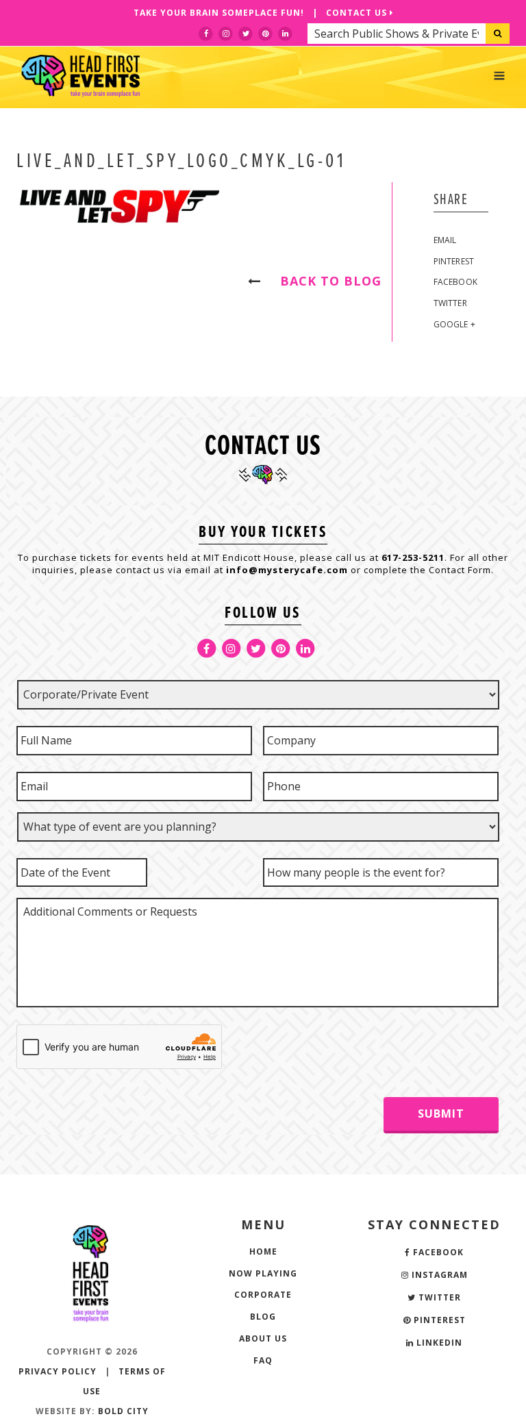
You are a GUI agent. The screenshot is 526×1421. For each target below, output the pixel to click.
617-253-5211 (412, 557)
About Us (263, 1338)
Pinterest (454, 261)
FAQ (263, 1360)
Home (263, 1251)
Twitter (450, 303)
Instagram (438, 1275)
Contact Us (358, 12)
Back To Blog (324, 281)
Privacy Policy (57, 1371)
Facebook (456, 282)
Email (445, 240)
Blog (263, 1316)
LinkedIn (438, 1342)
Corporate (263, 1294)
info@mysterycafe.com (287, 570)
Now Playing (263, 1273)
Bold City (123, 1411)
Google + (455, 324)
